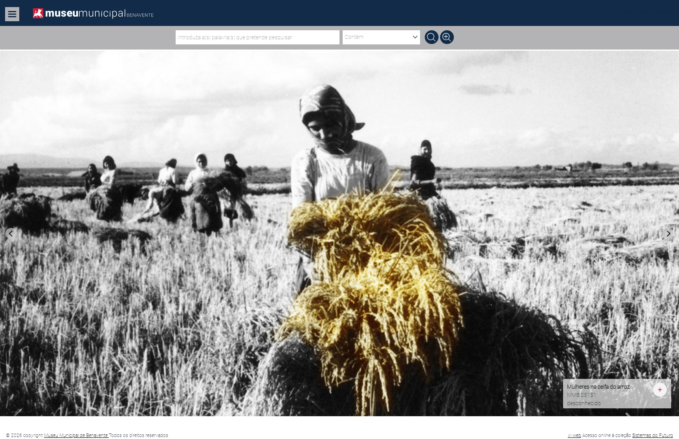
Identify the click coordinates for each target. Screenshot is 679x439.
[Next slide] (667, 233)
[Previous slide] (11, 233)
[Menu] (12, 14)
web (574, 435)
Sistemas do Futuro (652, 435)
